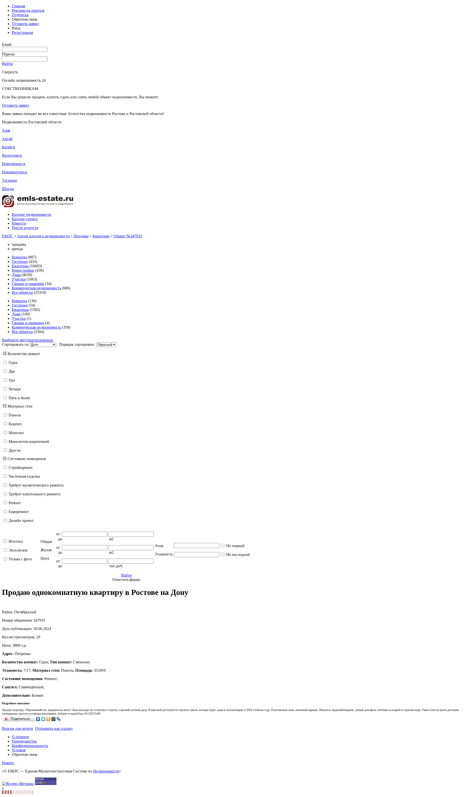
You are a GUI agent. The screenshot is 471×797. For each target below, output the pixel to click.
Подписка (20, 15)
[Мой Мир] (53, 719)
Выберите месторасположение (27, 340)
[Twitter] (43, 719)
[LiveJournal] (58, 719)
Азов (6, 130)
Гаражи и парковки (28, 284)
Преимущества (24, 741)
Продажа (81, 236)
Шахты (8, 189)
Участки (19, 279)
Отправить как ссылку (54, 728)
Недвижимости (106, 771)
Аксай (7, 139)
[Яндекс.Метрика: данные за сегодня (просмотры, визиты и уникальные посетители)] (18, 784)
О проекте (20, 737)
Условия (19, 750)
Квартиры (100, 236)
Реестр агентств (25, 228)
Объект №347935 (127, 236)
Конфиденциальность (30, 746)
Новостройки (23, 270)
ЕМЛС (7, 236)
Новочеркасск (14, 164)
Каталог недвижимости (31, 214)
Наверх (8, 763)
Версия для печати (17, 728)
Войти (7, 64)
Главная (18, 6)
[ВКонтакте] (38, 719)
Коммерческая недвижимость (36, 288)
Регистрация (22, 32)
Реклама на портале (28, 10)
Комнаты (19, 257)
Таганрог (9, 180)
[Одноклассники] (48, 719)
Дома (16, 275)
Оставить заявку (25, 24)
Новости (19, 223)
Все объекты (22, 292)
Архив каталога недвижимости (44, 236)
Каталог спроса (25, 219)
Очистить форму (126, 580)
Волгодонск (12, 155)
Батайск (8, 147)
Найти (126, 575)
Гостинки (20, 261)
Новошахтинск (14, 172)
